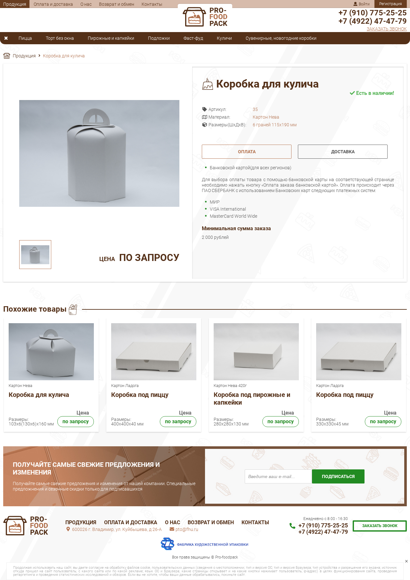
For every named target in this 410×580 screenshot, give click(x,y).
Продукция (14, 4)
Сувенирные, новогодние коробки (281, 38)
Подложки (159, 38)
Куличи (224, 38)
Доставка (343, 151)
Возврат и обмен (116, 4)
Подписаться (338, 476)
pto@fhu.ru (186, 529)
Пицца (25, 38)
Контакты (152, 4)
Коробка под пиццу (139, 395)
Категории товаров (7, 38)
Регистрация (390, 4)
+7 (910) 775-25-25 (373, 13)
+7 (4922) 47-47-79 (373, 21)
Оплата (247, 151)
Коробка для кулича (39, 395)
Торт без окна (60, 38)
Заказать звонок (387, 28)
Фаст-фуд (193, 38)
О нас (86, 4)
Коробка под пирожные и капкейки (252, 398)
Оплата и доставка (53, 4)
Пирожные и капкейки (111, 38)
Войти (364, 4)
